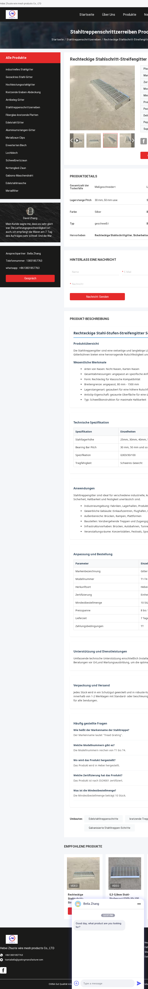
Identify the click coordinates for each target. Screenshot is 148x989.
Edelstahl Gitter (15, 122)
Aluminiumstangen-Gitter (20, 130)
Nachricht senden (97, 296)
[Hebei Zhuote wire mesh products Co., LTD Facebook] (143, 141)
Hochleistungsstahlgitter (20, 84)
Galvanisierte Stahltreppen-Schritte (109, 827)
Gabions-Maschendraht (19, 175)
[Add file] (76, 983)
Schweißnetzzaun (16, 160)
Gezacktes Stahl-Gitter (19, 77)
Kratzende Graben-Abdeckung (23, 92)
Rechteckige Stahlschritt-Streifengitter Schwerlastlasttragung (82, 899)
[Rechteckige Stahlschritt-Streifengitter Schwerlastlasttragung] (102, 97)
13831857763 (34, 260)
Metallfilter (12, 190)
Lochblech (12, 152)
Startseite (58, 39)
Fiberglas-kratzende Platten (22, 114)
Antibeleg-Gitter (15, 99)
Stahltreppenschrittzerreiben (84, 39)
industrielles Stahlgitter (19, 69)
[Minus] (139, 904)
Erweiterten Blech (16, 145)
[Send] (139, 983)
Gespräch (30, 278)
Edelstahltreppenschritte (103, 818)
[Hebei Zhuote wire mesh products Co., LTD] (12, 14)
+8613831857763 (29, 268)
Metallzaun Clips (15, 137)
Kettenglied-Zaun (16, 168)
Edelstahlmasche (16, 183)
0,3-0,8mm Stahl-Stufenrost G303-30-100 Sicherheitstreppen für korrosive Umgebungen (124, 899)
